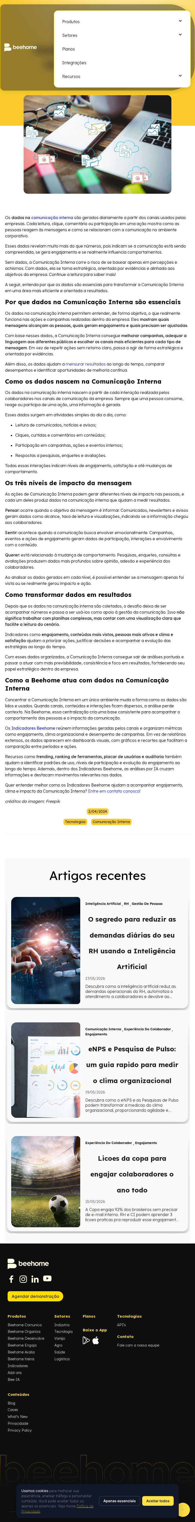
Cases (13, 1410)
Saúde (59, 1352)
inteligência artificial (103, 904)
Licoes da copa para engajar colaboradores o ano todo (132, 1174)
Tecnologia (63, 1331)
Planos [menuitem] (68, 49)
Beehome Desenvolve (26, 1338)
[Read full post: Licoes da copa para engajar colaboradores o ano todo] (45, 1181)
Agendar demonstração (35, 1296)
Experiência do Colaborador (147, 1029)
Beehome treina (21, 1359)
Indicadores (18, 1366)
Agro (58, 1345)
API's (121, 1325)
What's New (18, 1416)
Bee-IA (14, 1379)
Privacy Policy (20, 1430)
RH (126, 904)
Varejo (59, 1338)
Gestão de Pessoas (147, 904)
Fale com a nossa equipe (138, 1345)
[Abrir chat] (183, 1510)
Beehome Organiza (24, 1331)
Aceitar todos (158, 1501)
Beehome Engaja (22, 1345)
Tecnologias (75, 822)
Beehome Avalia (21, 1352)
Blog (11, 1403)
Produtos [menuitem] (71, 21)
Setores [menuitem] (69, 35)
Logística (62, 1359)
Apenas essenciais (119, 1501)
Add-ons (15, 1372)
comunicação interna (111, 822)
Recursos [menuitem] (71, 76)
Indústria (62, 1325)
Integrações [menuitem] (74, 62)
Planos (89, 1316)
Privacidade (18, 1423)
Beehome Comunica (25, 1325)
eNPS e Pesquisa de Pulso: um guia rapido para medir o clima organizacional (132, 1065)
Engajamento (96, 1034)
